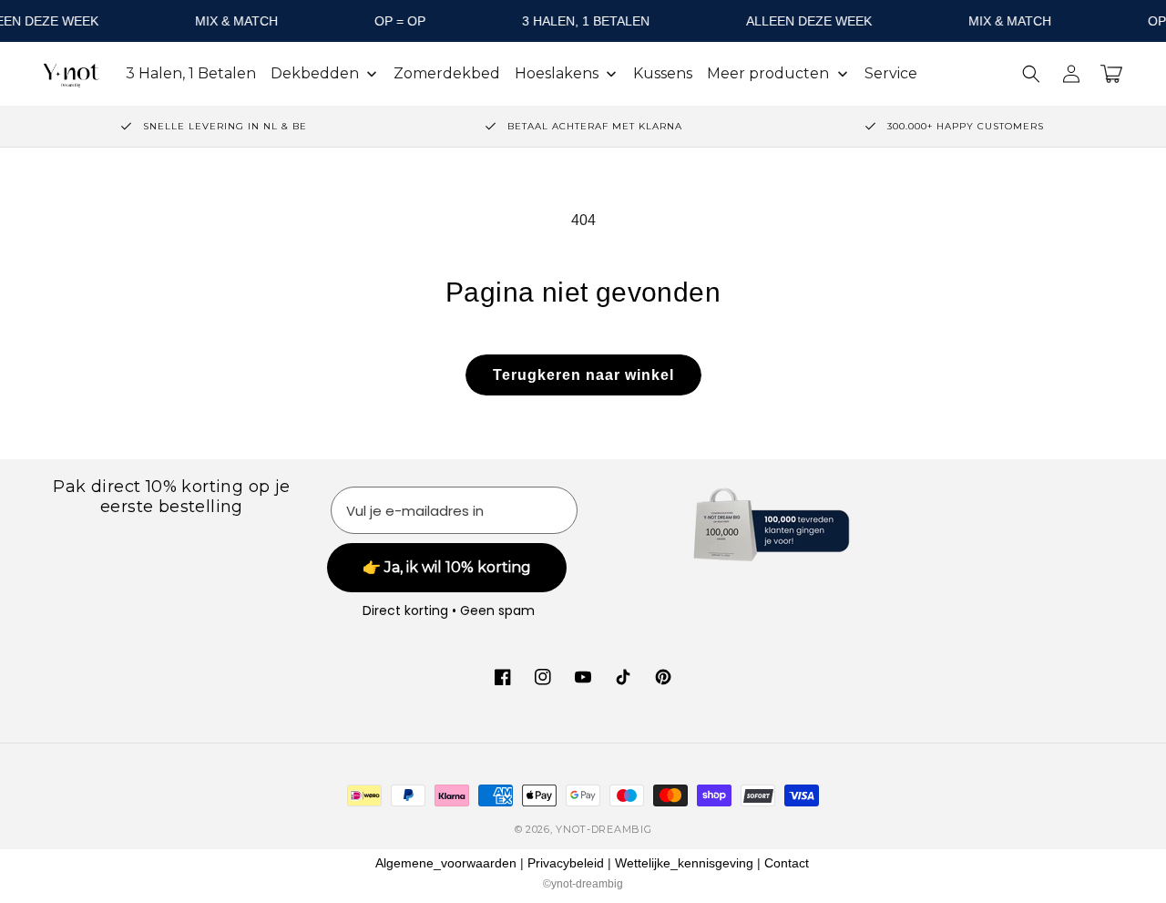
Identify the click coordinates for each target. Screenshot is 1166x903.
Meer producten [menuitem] (768, 73)
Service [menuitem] (890, 73)
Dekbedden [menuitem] (315, 73)
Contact (786, 863)
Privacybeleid (565, 863)
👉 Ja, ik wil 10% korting (447, 567)
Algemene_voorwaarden (446, 863)
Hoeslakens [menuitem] (556, 73)
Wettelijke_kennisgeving (684, 863)
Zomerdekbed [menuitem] (447, 73)
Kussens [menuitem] (662, 73)
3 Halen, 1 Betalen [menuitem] (191, 73)
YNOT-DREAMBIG (603, 829)
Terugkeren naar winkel (583, 375)
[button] (1031, 74)
